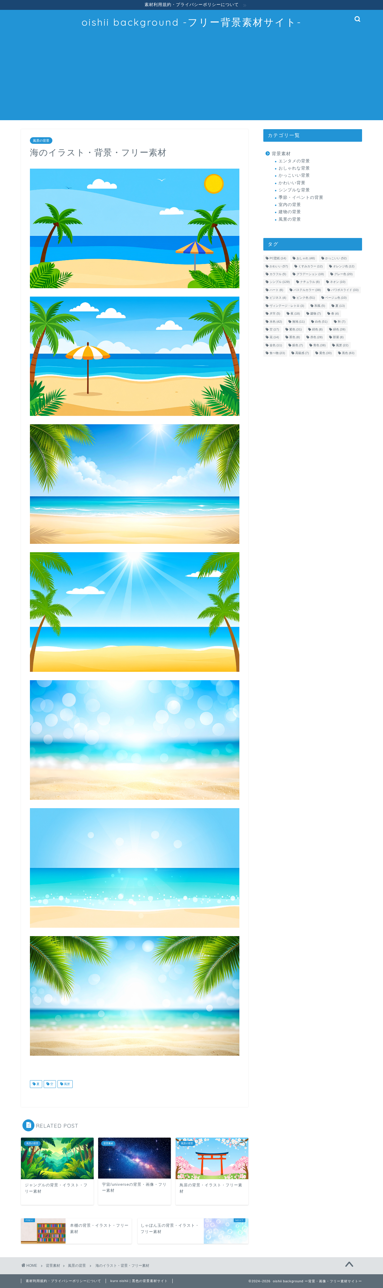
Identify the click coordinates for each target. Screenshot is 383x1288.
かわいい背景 (292, 183)
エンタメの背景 (294, 161)
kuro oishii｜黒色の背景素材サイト (139, 1281)
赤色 (316, 337)
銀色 (297, 345)
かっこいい (335, 258)
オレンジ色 (343, 266)
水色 (276, 321)
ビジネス (278, 298)
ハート (276, 290)
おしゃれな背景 (294, 168)
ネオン (337, 282)
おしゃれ (306, 258)
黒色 (348, 353)
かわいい (279, 266)
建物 (315, 313)
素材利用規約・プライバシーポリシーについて (63, 1281)
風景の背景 (41, 140)
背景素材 (281, 153)
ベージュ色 (335, 298)
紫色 (295, 329)
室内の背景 (290, 204)
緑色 (339, 329)
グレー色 (343, 274)
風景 (66, 1084)
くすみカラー (310, 266)
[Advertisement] (191, 78)
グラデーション (310, 274)
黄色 (325, 353)
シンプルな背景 (294, 190)
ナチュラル (310, 282)
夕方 (275, 313)
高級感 (302, 353)
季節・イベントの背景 (301, 197)
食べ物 (277, 353)
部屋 (338, 337)
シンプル (280, 282)
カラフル (278, 274)
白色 (321, 321)
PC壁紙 (278, 258)
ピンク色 (306, 298)
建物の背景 (290, 212)
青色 (319, 345)
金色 (276, 345)
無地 (298, 321)
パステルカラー (307, 290)
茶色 (294, 337)
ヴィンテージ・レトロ (287, 305)
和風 (319, 305)
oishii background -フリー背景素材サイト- (191, 22)
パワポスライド (344, 290)
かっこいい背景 (294, 175)
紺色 (317, 329)
